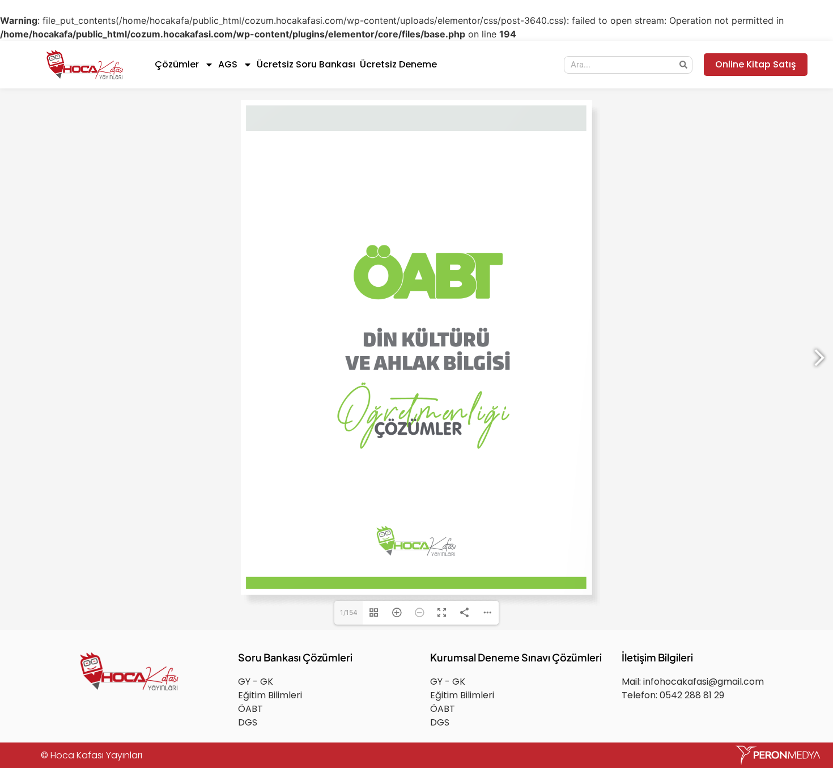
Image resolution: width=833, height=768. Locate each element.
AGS (227, 64)
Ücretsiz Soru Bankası (306, 64)
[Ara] (683, 65)
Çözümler (177, 64)
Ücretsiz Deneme (398, 64)
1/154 (349, 691)
